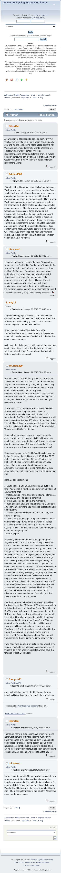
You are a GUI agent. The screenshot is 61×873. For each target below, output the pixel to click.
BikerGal (14, 126)
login (36, 15)
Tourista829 (16, 365)
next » (54, 105)
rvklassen (14, 763)
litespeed (14, 249)
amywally (25, 98)
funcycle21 (15, 679)
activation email (38, 18)
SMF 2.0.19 (19, 862)
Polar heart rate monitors (27, 706)
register (44, 15)
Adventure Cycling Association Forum (25, 2)
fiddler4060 (15, 174)
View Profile (11, 130)
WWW (18, 683)
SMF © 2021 (30, 862)
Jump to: (53, 827)
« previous (47, 105)
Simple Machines (42, 862)
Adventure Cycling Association (41, 860)
